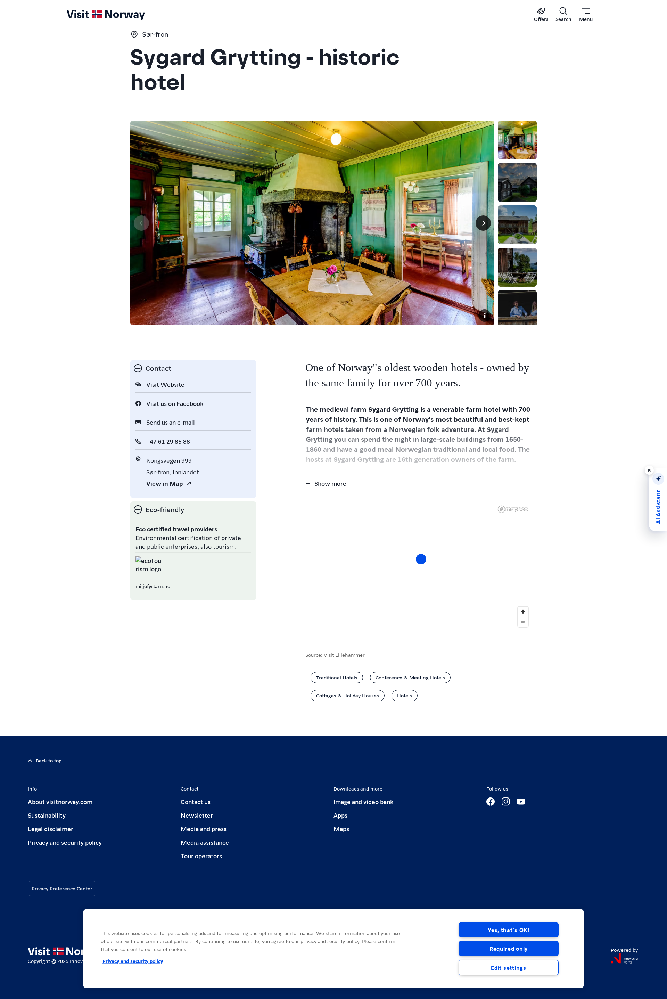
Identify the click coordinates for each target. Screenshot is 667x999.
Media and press (204, 829)
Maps (341, 829)
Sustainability (47, 815)
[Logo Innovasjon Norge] (625, 958)
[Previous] (141, 223)
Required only (508, 948)
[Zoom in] (523, 612)
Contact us (196, 801)
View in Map (164, 483)
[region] (333, 948)
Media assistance (205, 842)
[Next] (483, 223)
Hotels (404, 695)
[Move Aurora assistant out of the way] (649, 470)
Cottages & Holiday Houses (347, 695)
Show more (330, 483)
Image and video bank (363, 801)
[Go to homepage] (117, 14)
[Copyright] (484, 315)
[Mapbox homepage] (512, 509)
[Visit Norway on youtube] (521, 801)
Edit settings (508, 967)
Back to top (48, 760)
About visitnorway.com (60, 801)
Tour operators (201, 856)
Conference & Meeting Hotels (410, 677)
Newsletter (197, 815)
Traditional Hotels (336, 677)
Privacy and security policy (65, 842)
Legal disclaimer (50, 829)
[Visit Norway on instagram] (506, 801)
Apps (340, 815)
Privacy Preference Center (62, 888)
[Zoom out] (523, 622)
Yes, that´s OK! (508, 929)
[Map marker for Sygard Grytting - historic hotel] (421, 559)
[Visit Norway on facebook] (490, 801)
